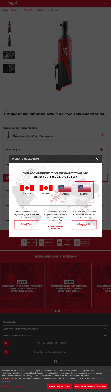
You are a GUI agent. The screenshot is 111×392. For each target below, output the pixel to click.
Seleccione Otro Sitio (84, 225)
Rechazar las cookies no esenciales (90, 386)
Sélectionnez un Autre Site (55, 227)
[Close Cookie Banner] (107, 371)
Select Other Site (26, 225)
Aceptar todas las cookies (59, 386)
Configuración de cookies (13, 386)
